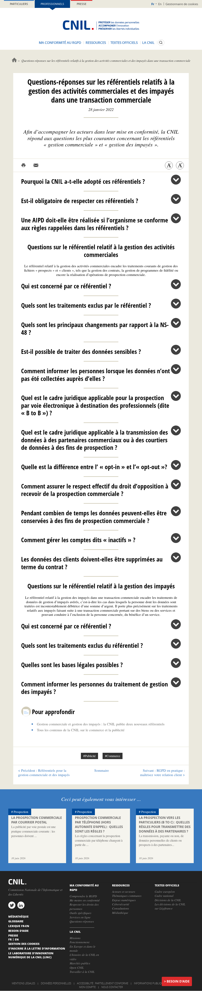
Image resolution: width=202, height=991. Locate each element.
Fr (152, 4)
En (160, 4)
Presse (81, 4)
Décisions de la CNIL (168, 900)
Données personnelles (56, 983)
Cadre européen (165, 891)
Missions (75, 938)
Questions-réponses (82, 921)
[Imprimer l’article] (23, 165)
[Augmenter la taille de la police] (180, 165)
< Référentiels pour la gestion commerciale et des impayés (44, 772)
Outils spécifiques (80, 913)
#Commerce (112, 756)
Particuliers (19, 4)
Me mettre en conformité (85, 900)
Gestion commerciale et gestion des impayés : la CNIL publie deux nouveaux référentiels (101, 724)
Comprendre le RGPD (83, 896)
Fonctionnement (79, 942)
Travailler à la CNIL (82, 972)
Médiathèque (120, 913)
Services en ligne (80, 917)
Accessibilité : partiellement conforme (102, 983)
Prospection (21, 812)
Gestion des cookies (23, 944)
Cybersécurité (120, 904)
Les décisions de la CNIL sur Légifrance (170, 906)
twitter (11, 905)
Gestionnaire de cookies (182, 4)
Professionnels (52, 4)
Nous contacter (112, 987)
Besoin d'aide (178, 981)
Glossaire (15, 921)
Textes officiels (124, 42)
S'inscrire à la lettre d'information (36, 948)
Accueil (14, 60)
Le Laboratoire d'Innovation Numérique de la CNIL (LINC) (30, 955)
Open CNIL (77, 967)
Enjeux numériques (124, 900)
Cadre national (164, 896)
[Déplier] (176, 180)
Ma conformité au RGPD (60, 42)
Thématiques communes (126, 896)
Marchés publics (80, 963)
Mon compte (87, 987)
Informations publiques (150, 983)
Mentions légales (23, 983)
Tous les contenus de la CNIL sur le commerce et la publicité (80, 730)
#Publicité (89, 756)
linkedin (20, 905)
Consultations (120, 908)
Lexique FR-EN (18, 926)
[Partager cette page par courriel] (36, 165)
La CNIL (148, 42)
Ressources (96, 42)
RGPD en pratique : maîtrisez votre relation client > (162, 772)
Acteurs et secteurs (123, 891)
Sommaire (101, 770)
